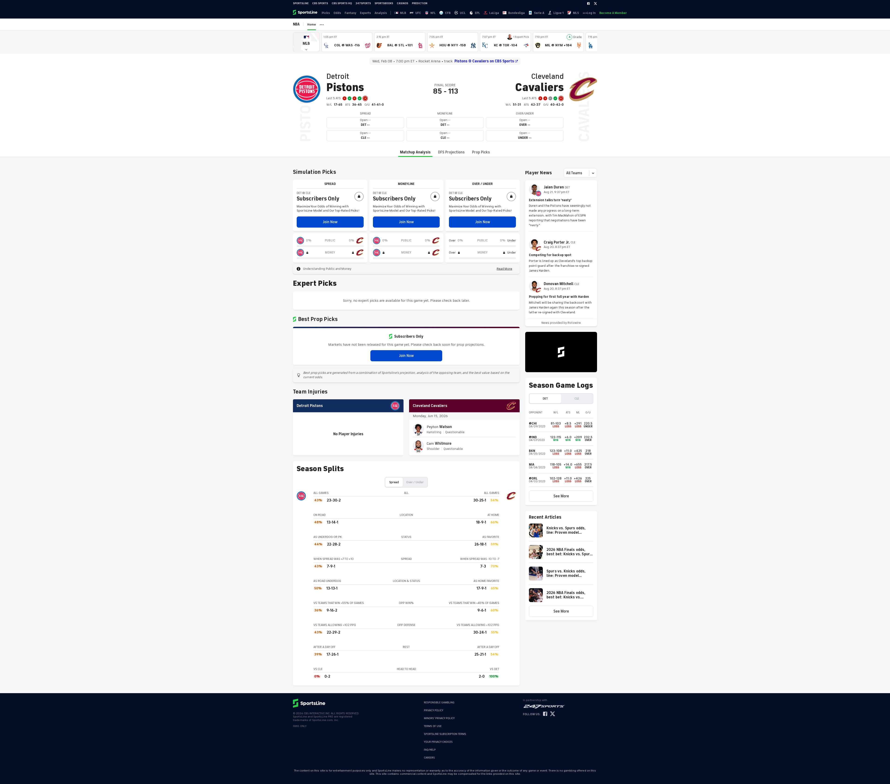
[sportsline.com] (305, 13)
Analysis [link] (381, 13)
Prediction (419, 3)
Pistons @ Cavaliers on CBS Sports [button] (484, 61)
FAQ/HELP (430, 747)
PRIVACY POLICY (433, 710)
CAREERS (429, 755)
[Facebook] (588, 3)
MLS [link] (576, 13)
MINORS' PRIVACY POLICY (439, 718)
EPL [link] (477, 13)
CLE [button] (577, 398)
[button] (306, 42)
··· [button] (585, 13)
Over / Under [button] (415, 482)
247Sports (363, 3)
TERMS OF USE (433, 726)
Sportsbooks (384, 3)
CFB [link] (448, 13)
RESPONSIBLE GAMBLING (439, 702)
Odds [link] (337, 13)
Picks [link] (326, 13)
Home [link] (311, 24)
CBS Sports (320, 3)
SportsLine (300, 3)
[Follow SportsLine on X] (552, 714)
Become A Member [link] (613, 13)
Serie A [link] (539, 13)
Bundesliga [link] (516, 13)
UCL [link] (463, 13)
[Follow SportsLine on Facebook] (545, 714)
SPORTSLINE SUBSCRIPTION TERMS (445, 734)
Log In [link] (591, 13)
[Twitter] (595, 3)
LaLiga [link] (494, 13)
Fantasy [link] (350, 13)
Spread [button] (394, 482)
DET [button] (545, 398)
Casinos (402, 3)
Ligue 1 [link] (558, 13)
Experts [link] (365, 13)
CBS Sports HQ (342, 3)
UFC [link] (418, 13)
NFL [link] (433, 13)
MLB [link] (403, 13)
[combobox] (566, 173)
